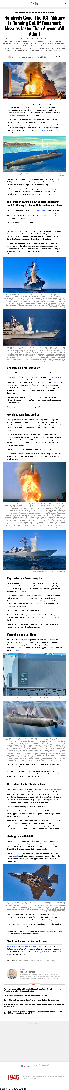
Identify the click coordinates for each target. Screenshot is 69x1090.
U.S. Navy (52, 960)
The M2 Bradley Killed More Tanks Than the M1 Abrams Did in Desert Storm (25, 996)
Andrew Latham (17, 57)
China (56, 130)
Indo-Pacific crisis (43, 130)
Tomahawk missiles (39, 210)
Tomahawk (32, 960)
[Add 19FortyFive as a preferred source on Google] (42, 57)
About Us (25, 1076)
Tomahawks (39, 960)
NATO (56, 382)
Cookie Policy (61, 1076)
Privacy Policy (46, 1076)
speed (16, 650)
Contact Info (39, 1076)
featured (22, 960)
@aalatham (44, 952)
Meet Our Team (31, 1076)
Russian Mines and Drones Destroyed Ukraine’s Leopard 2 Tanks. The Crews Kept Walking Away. (31, 1000)
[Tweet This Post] (52, 56)
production (49, 583)
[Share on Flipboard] (56, 56)
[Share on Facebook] (49, 56)
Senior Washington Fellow (28, 946)
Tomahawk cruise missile (16, 115)
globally (16, 856)
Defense (17, 960)
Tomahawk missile (17, 231)
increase (31, 617)
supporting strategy (47, 931)
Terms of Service (53, 1076)
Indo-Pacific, (16, 377)
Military (27, 960)
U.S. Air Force (46, 960)
